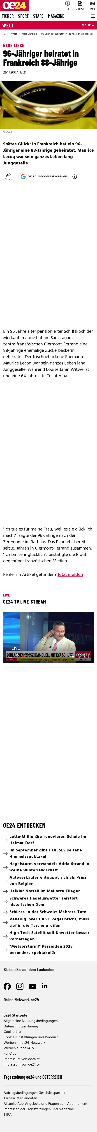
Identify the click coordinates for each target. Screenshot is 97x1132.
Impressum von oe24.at (22, 1059)
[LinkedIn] (45, 986)
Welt (8, 25)
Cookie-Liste (13, 1032)
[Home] (5, 34)
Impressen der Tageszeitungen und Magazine (39, 1109)
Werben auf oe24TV (19, 1048)
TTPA (8, 1115)
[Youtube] (32, 986)
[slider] (27, 656)
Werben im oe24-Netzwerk (24, 1043)
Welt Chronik (29, 34)
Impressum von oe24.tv (22, 1065)
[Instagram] (19, 986)
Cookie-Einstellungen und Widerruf (31, 1037)
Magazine (56, 16)
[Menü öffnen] (92, 16)
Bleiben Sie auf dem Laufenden (29, 969)
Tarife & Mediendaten (20, 1098)
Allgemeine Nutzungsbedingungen (31, 1021)
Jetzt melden (70, 575)
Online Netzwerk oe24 (21, 999)
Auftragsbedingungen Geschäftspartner (34, 1093)
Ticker (8, 16)
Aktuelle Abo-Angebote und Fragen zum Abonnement (46, 1104)
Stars (38, 16)
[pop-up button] (79, 655)
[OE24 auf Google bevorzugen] (74, 176)
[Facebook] (7, 986)
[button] (49, 638)
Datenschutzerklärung (21, 1026)
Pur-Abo (10, 1054)
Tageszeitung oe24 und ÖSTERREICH (33, 1077)
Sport (23, 16)
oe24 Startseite (15, 1016)
